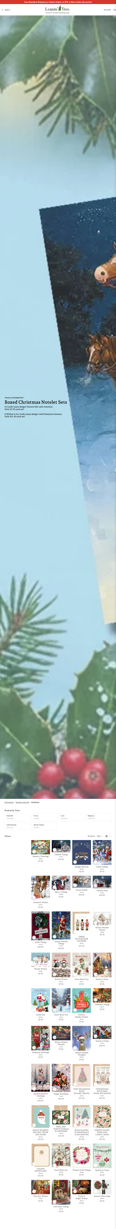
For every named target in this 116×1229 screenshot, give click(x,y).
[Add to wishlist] (34, 851)
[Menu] (2, 9)
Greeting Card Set (22, 802)
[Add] (46, 851)
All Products (9, 802)
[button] (100, 836)
